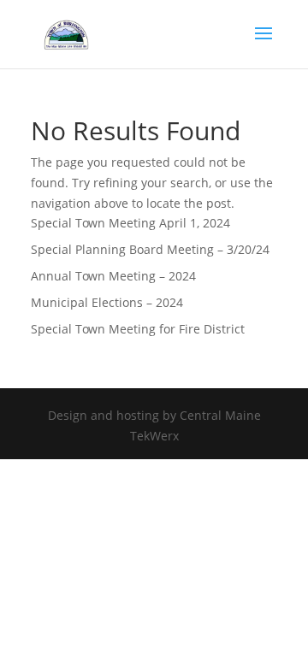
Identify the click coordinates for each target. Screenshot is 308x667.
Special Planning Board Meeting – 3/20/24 (150, 249)
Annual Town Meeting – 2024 (113, 276)
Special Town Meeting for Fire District (138, 329)
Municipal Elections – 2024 (107, 302)
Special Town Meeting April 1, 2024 (130, 223)
